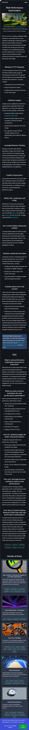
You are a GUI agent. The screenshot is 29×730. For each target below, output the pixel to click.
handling (22, 646)
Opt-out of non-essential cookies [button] (10, 726)
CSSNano (7, 215)
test (11, 591)
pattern (9, 649)
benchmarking (13, 712)
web (23, 547)
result (14, 649)
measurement (20, 712)
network (21, 680)
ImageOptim (8, 115)
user (19, 547)
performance (8, 547)
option (5, 649)
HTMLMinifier (14, 217)
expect (17, 646)
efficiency (9, 619)
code (4, 619)
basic (7, 712)
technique (14, 547)
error (13, 646)
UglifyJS (14, 213)
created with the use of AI (19, 26)
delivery (16, 680)
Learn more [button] (21, 722)
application (7, 589)
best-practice (8, 544)
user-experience (17, 591)
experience (14, 544)
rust (18, 649)
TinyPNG (15, 115)
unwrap (14, 651)
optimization (21, 544)
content (11, 680)
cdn (7, 680)
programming (22, 714)
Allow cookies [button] (23, 726)
